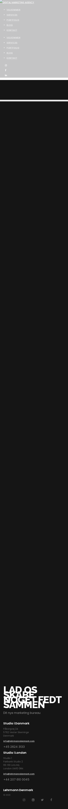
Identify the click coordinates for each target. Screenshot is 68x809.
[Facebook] (51, 799)
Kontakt (12, 58)
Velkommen (13, 37)
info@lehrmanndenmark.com (18, 741)
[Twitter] (42, 799)
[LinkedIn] (33, 799)
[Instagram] (24, 799)
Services (12, 42)
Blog (10, 53)
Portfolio (13, 47)
